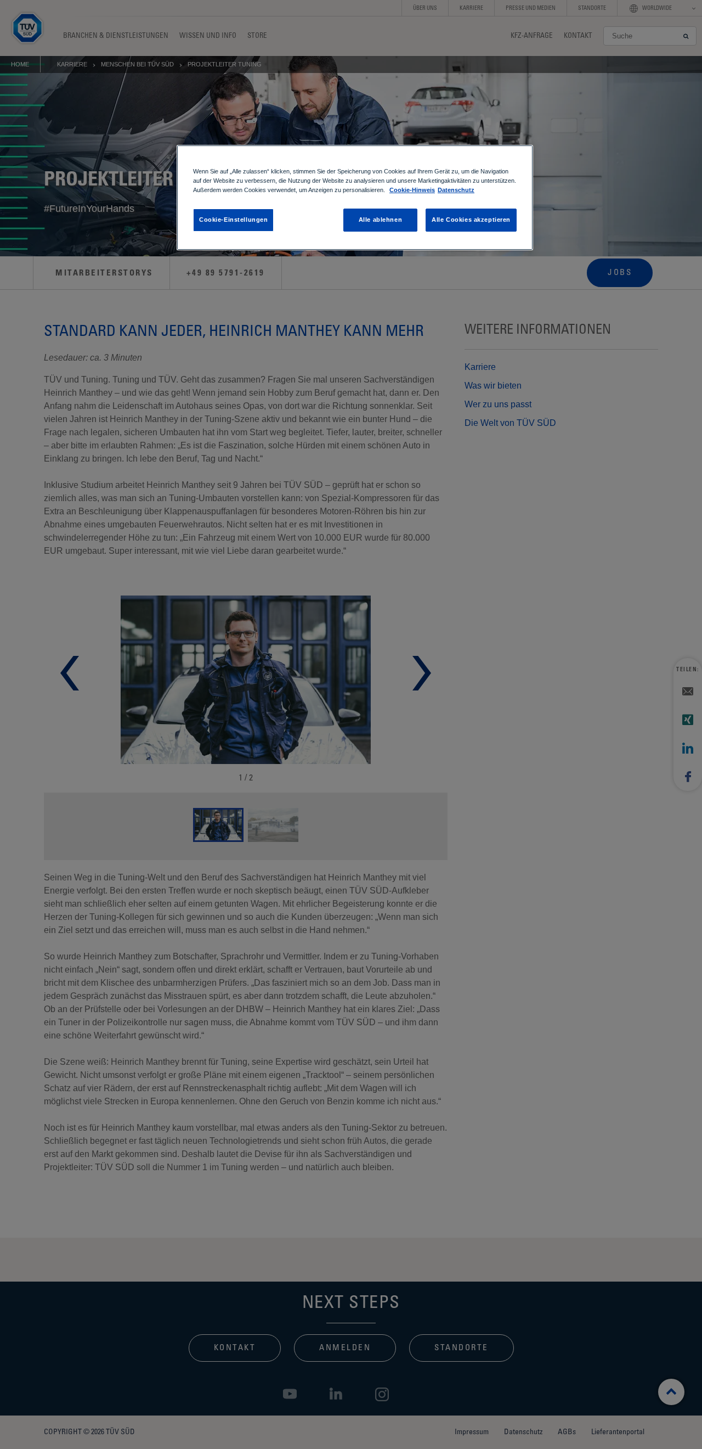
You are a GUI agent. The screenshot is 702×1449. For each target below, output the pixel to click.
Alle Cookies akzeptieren (471, 219)
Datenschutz (456, 190)
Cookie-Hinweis (412, 190)
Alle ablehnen (380, 219)
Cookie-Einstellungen (233, 219)
